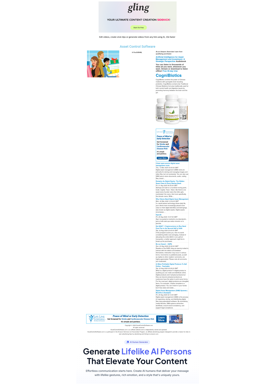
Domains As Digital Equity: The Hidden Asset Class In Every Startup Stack (170, 182)
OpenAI (158, 215)
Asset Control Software (137, 47)
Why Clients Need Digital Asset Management (172, 199)
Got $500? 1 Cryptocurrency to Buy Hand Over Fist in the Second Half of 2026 (171, 227)
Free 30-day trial (170, 71)
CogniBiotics (169, 75)
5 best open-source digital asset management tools (168, 164)
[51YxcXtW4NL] (103, 64)
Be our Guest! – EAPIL (164, 244)
